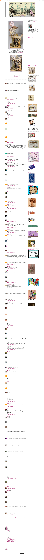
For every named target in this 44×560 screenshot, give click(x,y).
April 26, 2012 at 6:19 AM (11, 503)
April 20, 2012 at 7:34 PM (11, 384)
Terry (7, 239)
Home (16, 517)
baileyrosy (8, 430)
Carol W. (8, 173)
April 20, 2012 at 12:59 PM (11, 340)
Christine (8, 420)
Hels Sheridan (8, 105)
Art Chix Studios (18, 53)
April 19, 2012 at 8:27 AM (11, 181)
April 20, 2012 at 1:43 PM (11, 364)
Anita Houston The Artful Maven (11, 355)
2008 (6, 549)
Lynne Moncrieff (9, 471)
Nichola (8, 244)
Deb (7, 386)
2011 (6, 546)
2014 (6, 527)
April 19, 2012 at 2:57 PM (11, 252)
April (7, 537)
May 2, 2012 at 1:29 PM (10, 514)
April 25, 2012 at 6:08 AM (11, 488)
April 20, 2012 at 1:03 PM (11, 349)
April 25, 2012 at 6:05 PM (11, 498)
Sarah (7, 254)
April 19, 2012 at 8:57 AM (11, 189)
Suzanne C (8, 178)
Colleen (8, 327)
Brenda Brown (9, 110)
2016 (6, 525)
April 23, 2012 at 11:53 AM (11, 463)
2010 (6, 547)
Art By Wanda (8, 266)
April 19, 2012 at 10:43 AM (11, 212)
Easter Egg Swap (8, 543)
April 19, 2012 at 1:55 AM (11, 99)
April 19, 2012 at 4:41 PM (11, 259)
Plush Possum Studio (9, 306)
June (7, 535)
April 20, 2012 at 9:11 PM (11, 389)
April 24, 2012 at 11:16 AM (11, 478)
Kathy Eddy (8, 366)
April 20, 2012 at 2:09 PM (11, 368)
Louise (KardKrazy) (9, 183)
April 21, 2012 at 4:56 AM (11, 406)
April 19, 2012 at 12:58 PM (11, 232)
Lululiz (8, 117)
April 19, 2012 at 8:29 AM (11, 185)
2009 (6, 548)
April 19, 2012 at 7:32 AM (11, 166)
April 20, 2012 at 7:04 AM (11, 304)
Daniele (8, 223)
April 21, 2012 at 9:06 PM (11, 418)
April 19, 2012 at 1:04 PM (11, 237)
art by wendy (8, 261)
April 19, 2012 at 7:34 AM (11, 171)
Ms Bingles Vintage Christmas (10, 495)
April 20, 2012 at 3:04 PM (11, 372)
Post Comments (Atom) (11, 519)
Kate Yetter (8, 381)
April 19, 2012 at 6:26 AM (11, 142)
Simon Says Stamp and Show (16, 74)
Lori (7, 210)
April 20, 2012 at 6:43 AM (11, 300)
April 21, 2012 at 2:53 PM (11, 414)
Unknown (8, 135)
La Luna (8, 187)
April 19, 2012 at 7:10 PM (11, 264)
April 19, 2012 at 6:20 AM (11, 138)
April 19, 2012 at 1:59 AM (11, 103)
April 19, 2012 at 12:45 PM (11, 227)
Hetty (7, 370)
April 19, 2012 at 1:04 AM (11, 87)
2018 (6, 523)
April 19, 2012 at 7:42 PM (11, 268)
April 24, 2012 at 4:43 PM (11, 484)
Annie (8, 459)
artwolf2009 (8, 214)
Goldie (8, 191)
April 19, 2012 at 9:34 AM (11, 198)
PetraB (8, 229)
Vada (7, 312)
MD (7, 298)
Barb (7, 408)
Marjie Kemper (9, 162)
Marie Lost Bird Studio (10, 284)
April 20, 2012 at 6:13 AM (11, 296)
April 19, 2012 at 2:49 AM (11, 108)
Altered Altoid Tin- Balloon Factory (11, 539)
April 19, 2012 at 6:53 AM (11, 150)
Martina (8, 318)
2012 (6, 529)
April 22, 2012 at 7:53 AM (11, 428)
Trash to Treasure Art (22, 4)
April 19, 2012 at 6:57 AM (11, 156)
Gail (7, 168)
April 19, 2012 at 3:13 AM (11, 115)
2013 (6, 528)
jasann (8, 416)
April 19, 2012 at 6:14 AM (11, 133)
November (8, 531)
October (8, 532)
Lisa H (8, 331)
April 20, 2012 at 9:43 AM (11, 325)
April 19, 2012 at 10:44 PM (11, 282)
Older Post (25, 517)
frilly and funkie (16, 76)
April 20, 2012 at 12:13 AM (11, 290)
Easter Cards (8, 542)
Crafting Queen (9, 351)
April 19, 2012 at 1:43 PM (11, 247)
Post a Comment (7, 516)
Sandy (8, 152)
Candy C (8, 144)
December (8, 530)
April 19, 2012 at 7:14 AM (11, 160)
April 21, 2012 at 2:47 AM (11, 401)
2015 (6, 526)
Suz (7, 465)
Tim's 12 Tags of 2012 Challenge (10, 541)
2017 (6, 524)
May (7, 536)
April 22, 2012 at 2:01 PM (11, 435)
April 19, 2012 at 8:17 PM (11, 273)
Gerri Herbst (8, 486)
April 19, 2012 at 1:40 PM (11, 242)
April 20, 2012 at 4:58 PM (11, 379)
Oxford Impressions (20, 52)
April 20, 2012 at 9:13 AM (11, 310)
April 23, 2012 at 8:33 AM (11, 448)
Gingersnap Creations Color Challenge (11, 540)
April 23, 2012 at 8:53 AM (11, 457)
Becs (7, 275)
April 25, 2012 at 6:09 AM (11, 493)
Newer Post (6, 517)
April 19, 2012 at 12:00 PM (11, 221)
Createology (8, 270)
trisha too (8, 480)
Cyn (7, 158)
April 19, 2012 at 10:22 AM (11, 208)
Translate (34, 21)
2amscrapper (8, 500)
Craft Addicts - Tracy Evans (10, 82)
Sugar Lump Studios (9, 425)
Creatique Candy (9, 292)
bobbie (8, 200)
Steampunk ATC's (9, 538)
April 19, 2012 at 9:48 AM (11, 202)
